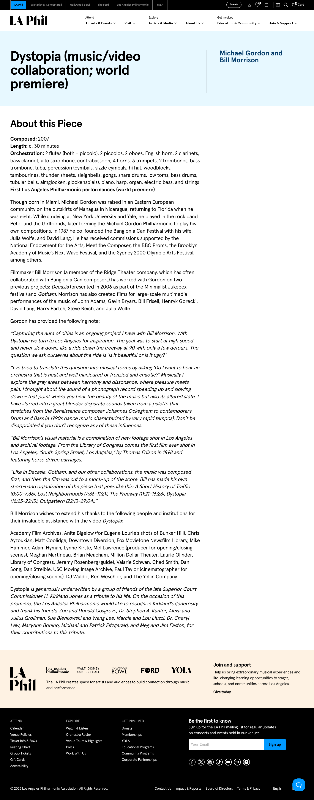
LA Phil (18, 4)
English (278, 789)
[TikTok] (219, 762)
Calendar (17, 728)
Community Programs (138, 753)
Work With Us (76, 753)
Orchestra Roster (78, 735)
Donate (234, 4)
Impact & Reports (188, 789)
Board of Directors (219, 789)
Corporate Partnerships (139, 760)
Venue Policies (21, 735)
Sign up (275, 745)
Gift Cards (17, 760)
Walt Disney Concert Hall (46, 4)
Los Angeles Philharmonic (133, 4)
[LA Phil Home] (28, 20)
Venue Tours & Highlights (84, 741)
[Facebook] (192, 762)
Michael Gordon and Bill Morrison (251, 57)
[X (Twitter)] (201, 762)
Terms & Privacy (248, 789)
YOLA (159, 4)
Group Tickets (20, 753)
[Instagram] (210, 762)
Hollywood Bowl (80, 4)
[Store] (267, 4)
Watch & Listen (77, 728)
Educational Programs (138, 747)
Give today (222, 692)
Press (70, 747)
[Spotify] (237, 762)
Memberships (132, 735)
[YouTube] (228, 762)
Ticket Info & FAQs (23, 741)
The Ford (103, 4)
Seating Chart (20, 747)
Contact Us (163, 789)
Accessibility (19, 766)
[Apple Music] (246, 762)
